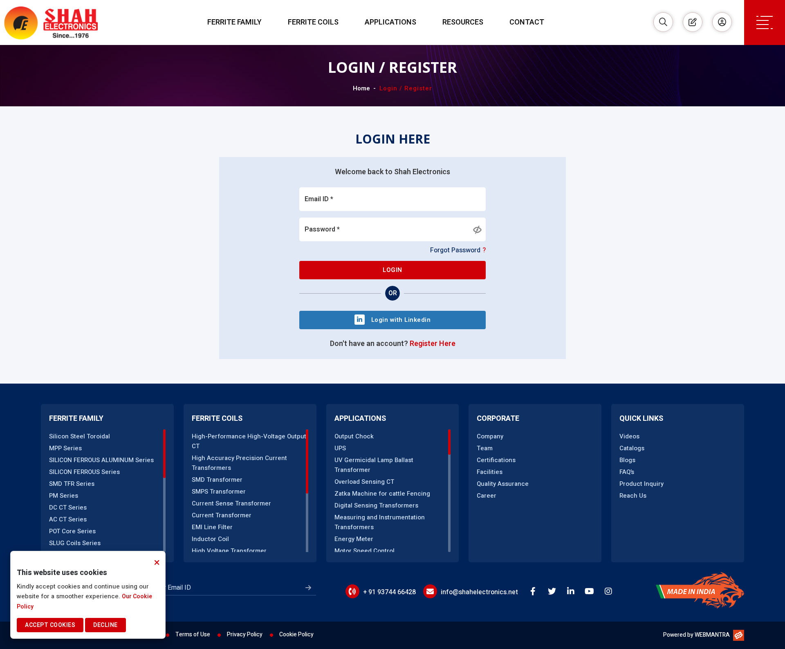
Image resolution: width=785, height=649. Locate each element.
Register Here (432, 343)
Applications (390, 22)
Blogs (627, 460)
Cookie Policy (296, 634)
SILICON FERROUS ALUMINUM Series (101, 460)
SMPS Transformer (219, 491)
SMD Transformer (217, 479)
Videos (629, 436)
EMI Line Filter (212, 527)
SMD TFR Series (71, 483)
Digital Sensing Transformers (376, 505)
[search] (663, 22)
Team (485, 448)
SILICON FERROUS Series (84, 471)
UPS (340, 448)
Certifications (496, 460)
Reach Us (632, 495)
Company (490, 436)
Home (361, 88)
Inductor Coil (210, 538)
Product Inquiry (641, 483)
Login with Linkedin (401, 319)
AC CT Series (68, 519)
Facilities (489, 471)
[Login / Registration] (722, 22)
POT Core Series (72, 531)
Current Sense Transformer (231, 503)
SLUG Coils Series (75, 543)
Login (392, 269)
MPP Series (65, 448)
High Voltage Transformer (229, 550)
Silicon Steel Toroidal (79, 436)
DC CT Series (68, 507)
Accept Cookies (50, 625)
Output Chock (354, 436)
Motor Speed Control (364, 550)
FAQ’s (626, 471)
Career (486, 495)
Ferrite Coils (313, 22)
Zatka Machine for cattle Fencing (382, 493)
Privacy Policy (244, 634)
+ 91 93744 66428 (389, 592)
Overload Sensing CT (364, 481)
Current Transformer (221, 515)
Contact (526, 22)
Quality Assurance (503, 483)
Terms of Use (192, 634)
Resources (462, 22)
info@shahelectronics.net (479, 592)
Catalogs (631, 448)
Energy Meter (353, 538)
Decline (105, 625)
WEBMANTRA (712, 635)
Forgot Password (458, 250)
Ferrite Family (234, 22)
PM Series (63, 495)
